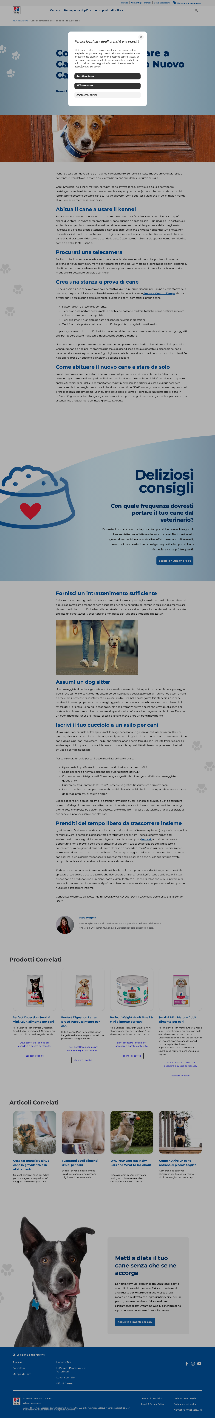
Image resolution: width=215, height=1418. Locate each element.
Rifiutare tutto (84, 85)
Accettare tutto (85, 76)
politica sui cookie (91, 66)
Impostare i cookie (86, 95)
